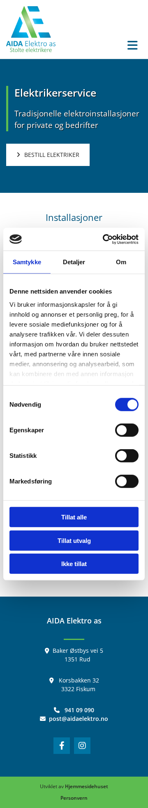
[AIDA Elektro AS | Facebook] (61, 745)
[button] (105, 46)
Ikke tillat (74, 563)
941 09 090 (79, 710)
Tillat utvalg (74, 540)
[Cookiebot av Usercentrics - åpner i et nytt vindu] (104, 239)
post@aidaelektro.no (78, 719)
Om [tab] (121, 261)
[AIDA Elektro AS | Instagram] (82, 745)
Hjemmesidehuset (86, 786)
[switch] (127, 430)
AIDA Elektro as (74, 621)
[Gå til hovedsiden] (31, 29)
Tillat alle (74, 517)
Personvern (74, 797)
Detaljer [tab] (74, 261)
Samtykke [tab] (27, 261)
